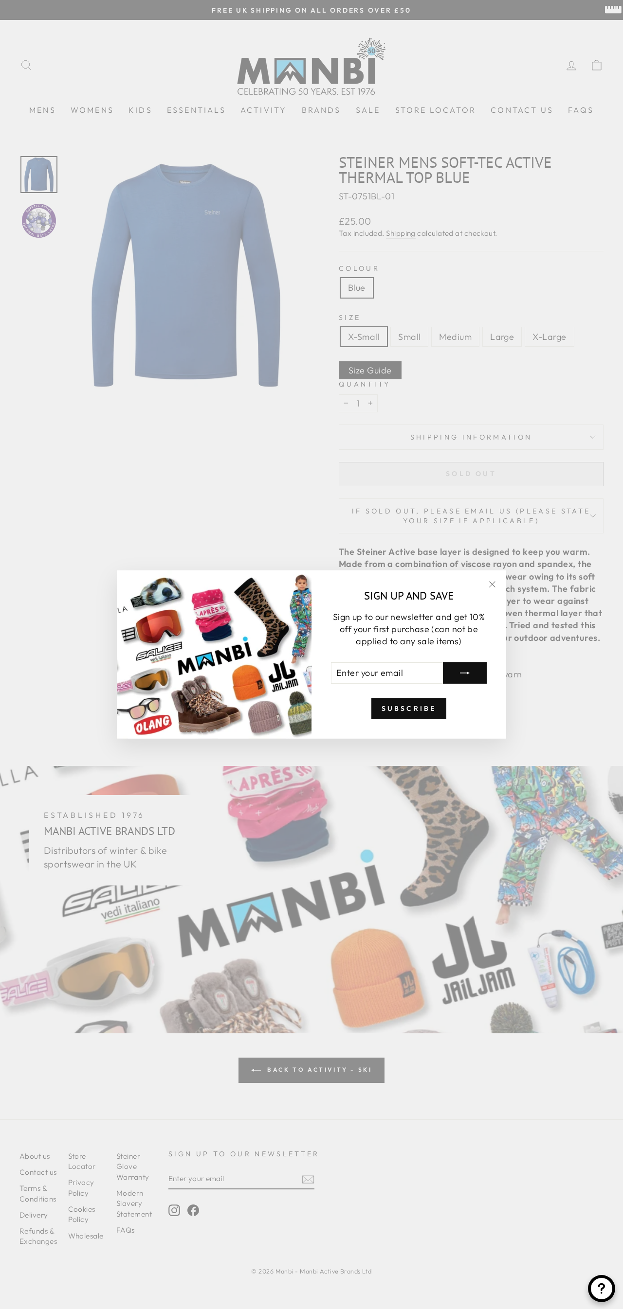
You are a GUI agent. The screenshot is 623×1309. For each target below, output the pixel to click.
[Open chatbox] (601, 1288)
